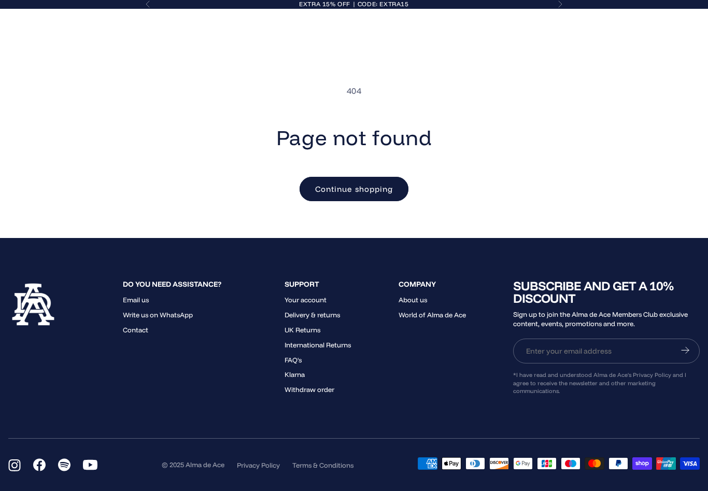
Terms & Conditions (322, 465)
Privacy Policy (258, 465)
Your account (306, 300)
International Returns (318, 345)
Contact (135, 330)
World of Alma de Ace (432, 315)
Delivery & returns (312, 315)
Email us (136, 300)
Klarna (295, 374)
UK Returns (302, 330)
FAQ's (293, 360)
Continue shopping (354, 189)
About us (413, 300)
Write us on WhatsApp (158, 315)
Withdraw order (309, 389)
